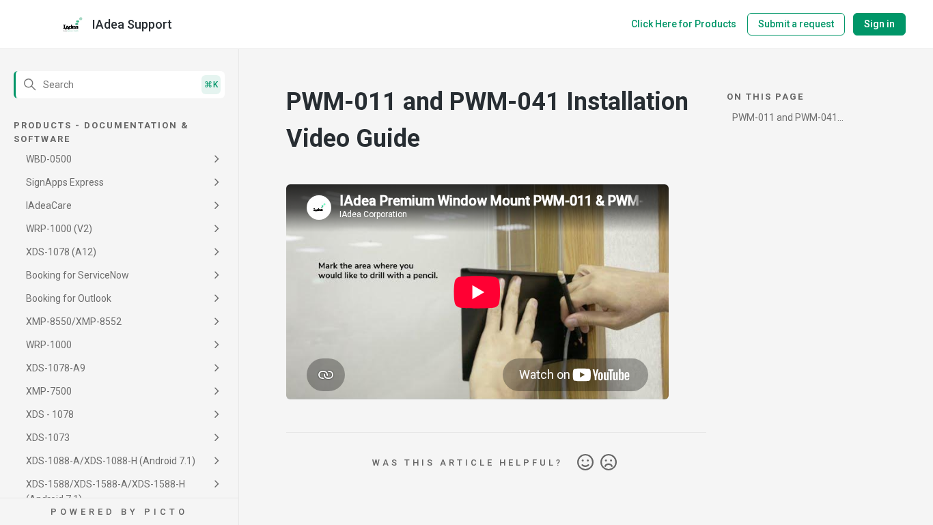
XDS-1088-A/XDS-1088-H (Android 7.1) (110, 460)
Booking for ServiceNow (77, 275)
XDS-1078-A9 (55, 368)
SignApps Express (65, 182)
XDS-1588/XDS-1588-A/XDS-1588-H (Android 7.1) (105, 492)
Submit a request (796, 23)
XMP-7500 (49, 391)
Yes (585, 462)
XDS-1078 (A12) (61, 251)
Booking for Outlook (68, 298)
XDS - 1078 (50, 414)
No (608, 462)
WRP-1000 (49, 344)
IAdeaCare (49, 205)
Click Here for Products (683, 23)
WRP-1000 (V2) (59, 228)
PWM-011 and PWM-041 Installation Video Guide (784, 120)
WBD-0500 (49, 159)
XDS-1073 (48, 437)
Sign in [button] (879, 23)
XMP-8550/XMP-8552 (74, 321)
